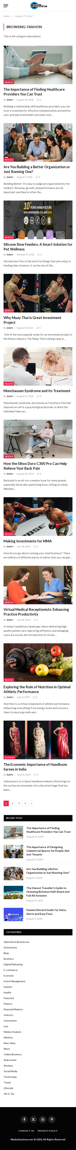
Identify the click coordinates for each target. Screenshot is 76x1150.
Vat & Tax (9, 1093)
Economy (9, 975)
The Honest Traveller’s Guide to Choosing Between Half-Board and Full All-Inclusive (47, 891)
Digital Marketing (13, 964)
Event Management (14, 981)
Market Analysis (12, 1031)
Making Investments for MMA (28, 541)
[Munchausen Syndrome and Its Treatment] (38, 366)
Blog (6, 953)
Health (9, 82)
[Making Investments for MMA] (38, 516)
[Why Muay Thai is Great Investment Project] (38, 293)
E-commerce (10, 969)
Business (9, 958)
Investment (10, 1020)
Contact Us (26, 1130)
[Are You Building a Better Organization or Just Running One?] (38, 142)
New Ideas (10, 1043)
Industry (8, 1014)
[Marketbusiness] (38, 5)
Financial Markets (13, 1009)
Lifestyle (8, 1088)
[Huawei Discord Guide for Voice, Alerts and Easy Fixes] (13, 914)
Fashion (9, 757)
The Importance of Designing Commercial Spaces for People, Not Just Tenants (47, 850)
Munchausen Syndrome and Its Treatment (37, 391)
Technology (10, 1076)
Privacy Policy (48, 1130)
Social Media (10, 1071)
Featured (9, 998)
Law (6, 1026)
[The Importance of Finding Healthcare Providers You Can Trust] (38, 65)
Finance (8, 1003)
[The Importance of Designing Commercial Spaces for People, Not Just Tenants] (13, 851)
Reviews (8, 1065)
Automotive (10, 947)
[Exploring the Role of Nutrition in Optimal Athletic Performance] (38, 662)
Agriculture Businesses (17, 941)
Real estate (10, 1059)
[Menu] (6, 6)
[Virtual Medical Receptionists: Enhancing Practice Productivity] (38, 585)
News (7, 1048)
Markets (8, 1037)
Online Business (13, 1054)
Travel (7, 1082)
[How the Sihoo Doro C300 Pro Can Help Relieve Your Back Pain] (38, 439)
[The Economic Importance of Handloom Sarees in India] (38, 740)
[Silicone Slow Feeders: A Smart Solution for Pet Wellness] (38, 220)
